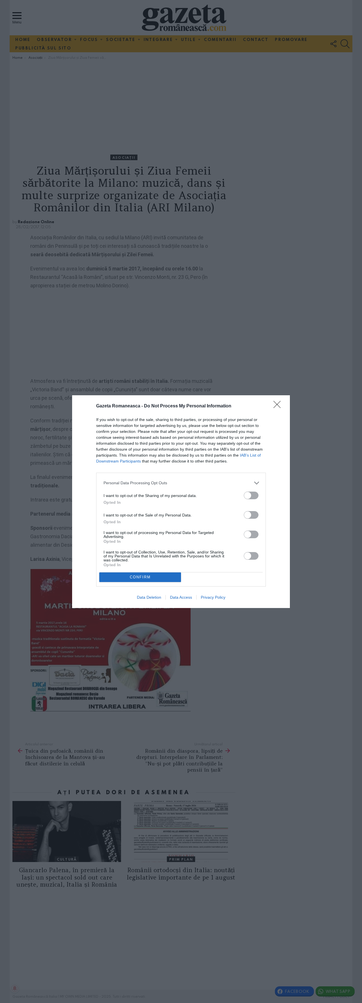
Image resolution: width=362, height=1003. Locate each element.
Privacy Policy (213, 597)
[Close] (278, 406)
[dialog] (181, 501)
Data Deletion (149, 597)
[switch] (251, 495)
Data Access (181, 597)
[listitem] (181, 483)
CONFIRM (140, 577)
